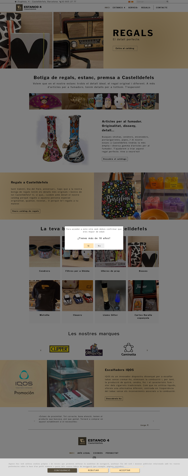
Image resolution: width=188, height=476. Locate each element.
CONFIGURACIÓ (62, 470)
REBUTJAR (93, 470)
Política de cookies (134, 466)
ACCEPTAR (124, 470)
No (99, 246)
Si (88, 246)
